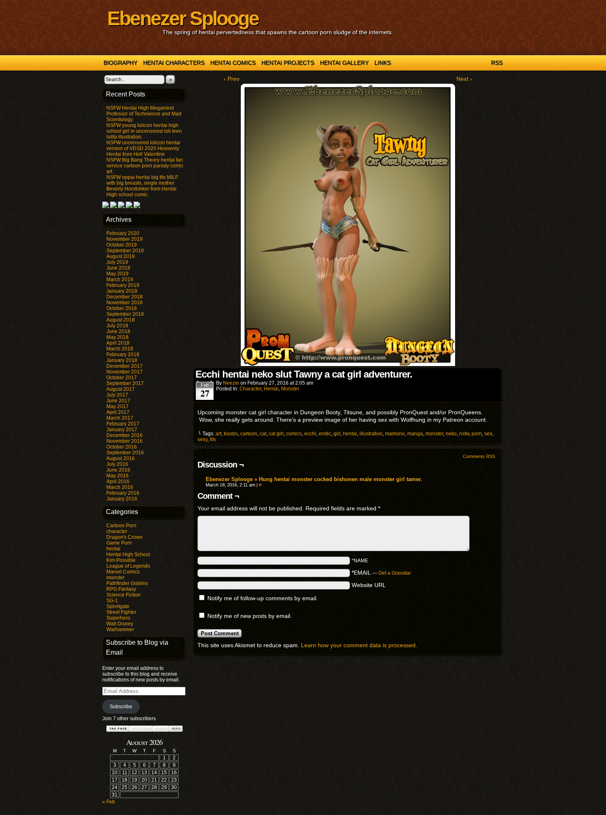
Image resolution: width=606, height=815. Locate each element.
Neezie (231, 383)
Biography (120, 62)
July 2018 (117, 326)
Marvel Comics (123, 572)
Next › (464, 78)
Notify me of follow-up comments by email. (262, 598)
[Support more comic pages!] (105, 206)
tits (213, 439)
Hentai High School (128, 554)
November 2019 (124, 239)
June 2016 (118, 470)
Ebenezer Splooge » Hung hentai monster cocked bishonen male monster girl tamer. (314, 479)
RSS (497, 62)
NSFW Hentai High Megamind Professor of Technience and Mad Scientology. (143, 113)
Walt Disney (119, 624)
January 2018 (121, 360)
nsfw (464, 434)
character (116, 531)
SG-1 (112, 601)
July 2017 (117, 395)
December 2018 (124, 297)
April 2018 (117, 343)
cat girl (276, 434)
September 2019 (125, 251)
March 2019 (119, 279)
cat (263, 434)
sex (488, 434)
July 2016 (117, 464)
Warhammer (120, 629)
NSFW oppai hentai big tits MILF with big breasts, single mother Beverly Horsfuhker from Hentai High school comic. (142, 185)
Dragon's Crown (124, 537)
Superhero (118, 618)
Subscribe (121, 706)
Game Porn (119, 543)
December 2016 (124, 435)
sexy (202, 439)
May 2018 (117, 337)
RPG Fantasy (121, 589)
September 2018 (125, 314)
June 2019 (118, 268)
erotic (325, 434)
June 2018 (118, 331)
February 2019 (122, 285)
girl (337, 434)
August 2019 (120, 256)
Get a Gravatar (394, 573)
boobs (231, 434)
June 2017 (118, 401)
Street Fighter (121, 612)
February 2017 (122, 424)
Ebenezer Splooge (182, 18)
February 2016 (122, 493)
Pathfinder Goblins (127, 583)
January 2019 (121, 291)
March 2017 (119, 418)
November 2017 (124, 372)
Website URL (369, 585)
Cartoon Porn (121, 525)
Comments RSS (479, 456)
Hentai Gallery (344, 62)
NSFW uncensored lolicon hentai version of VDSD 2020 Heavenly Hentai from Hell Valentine (143, 148)
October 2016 (121, 447)
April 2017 (117, 412)
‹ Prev (232, 78)
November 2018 (124, 302)
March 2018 (119, 349)
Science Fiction (123, 595)
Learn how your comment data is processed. (359, 645)
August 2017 (120, 389)
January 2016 (121, 499)
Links (382, 62)
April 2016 (117, 481)
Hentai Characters (173, 62)
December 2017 (124, 366)
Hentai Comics (233, 62)
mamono (395, 434)
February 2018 (122, 354)
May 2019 (117, 274)
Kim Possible (121, 560)
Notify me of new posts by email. (249, 616)
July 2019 (117, 262)
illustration (371, 434)
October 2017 (121, 377)
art (218, 434)
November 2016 (124, 441)
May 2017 (117, 406)
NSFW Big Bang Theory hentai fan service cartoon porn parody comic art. (144, 165)
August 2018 (120, 320)
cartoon (248, 434)
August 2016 (120, 458)
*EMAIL (381, 572)
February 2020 (122, 233)
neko (451, 434)
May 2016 (117, 476)
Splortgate (117, 606)
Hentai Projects (287, 62)
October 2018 (121, 308)
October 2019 (121, 245)
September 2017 (125, 383)
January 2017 (121, 429)
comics (294, 434)
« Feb (108, 802)
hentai (113, 549)
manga (415, 434)
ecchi (310, 434)
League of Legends (128, 566)
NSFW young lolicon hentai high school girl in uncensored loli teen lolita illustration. (144, 131)
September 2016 (125, 453)
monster (115, 577)
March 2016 (119, 487)
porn (477, 434)
